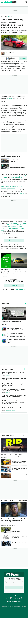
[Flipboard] (11, 598)
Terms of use (23, 606)
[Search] (23, 2)
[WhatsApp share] (19, 281)
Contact (19, 601)
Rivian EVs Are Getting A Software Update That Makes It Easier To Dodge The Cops (14, 396)
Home (2, 16)
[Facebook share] (6, 281)
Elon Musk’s (10, 98)
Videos (18, 5)
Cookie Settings (17, 606)
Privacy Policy (16, 589)
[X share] (9, 281)
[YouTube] (15, 598)
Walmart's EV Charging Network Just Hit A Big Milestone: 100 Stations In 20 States (13, 390)
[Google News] (13, 598)
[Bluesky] (19, 598)
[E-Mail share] (22, 281)
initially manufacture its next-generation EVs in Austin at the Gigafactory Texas (12, 228)
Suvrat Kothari (11, 52)
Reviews (6, 5)
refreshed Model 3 (7, 195)
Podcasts (23, 5)
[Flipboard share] (14, 281)
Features (11, 5)
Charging (8, 375)
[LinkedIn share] (11, 281)
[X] (8, 598)
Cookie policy (10, 606)
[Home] (10, 2)
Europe (7, 386)
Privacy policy (4, 606)
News (2, 5)
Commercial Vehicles (10, 410)
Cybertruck (21, 193)
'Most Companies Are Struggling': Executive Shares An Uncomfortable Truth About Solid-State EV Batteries (13, 402)
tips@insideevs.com (20, 289)
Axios (5, 276)
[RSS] (17, 598)
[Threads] (21, 598)
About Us (9, 601)
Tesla (6, 16)
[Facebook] (6, 598)
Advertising (14, 601)
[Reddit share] (16, 281)
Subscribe (14, 587)
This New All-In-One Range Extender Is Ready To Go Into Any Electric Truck (13, 408)
